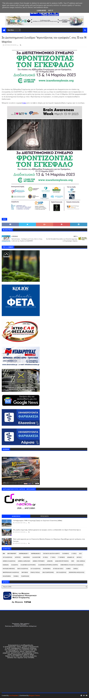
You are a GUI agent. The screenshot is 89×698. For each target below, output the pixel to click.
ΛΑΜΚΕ (68, 568)
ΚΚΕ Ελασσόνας (22, 568)
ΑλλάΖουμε (36, 557)
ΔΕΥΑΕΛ (79, 557)
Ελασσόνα (14, 565)
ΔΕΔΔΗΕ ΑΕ (70, 557)
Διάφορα (50, 561)
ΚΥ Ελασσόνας (35, 568)
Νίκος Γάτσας (35, 572)
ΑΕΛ (80, 553)
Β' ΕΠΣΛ (45, 557)
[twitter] (84, 695)
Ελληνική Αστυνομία (28, 565)
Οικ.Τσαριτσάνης (48, 572)
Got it (50, 10)
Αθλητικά (26, 557)
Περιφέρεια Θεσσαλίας (76, 572)
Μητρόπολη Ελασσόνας (11, 572)
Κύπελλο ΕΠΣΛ (58, 568)
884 (4, 553)
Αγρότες (18, 557)
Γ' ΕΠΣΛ (53, 557)
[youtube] (86, 695)
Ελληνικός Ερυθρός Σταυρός (48, 565)
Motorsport (11, 553)
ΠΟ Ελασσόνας (61, 572)
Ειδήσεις (6, 565)
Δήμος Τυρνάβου (38, 561)
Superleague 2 (35, 553)
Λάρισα (75, 568)
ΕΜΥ (72, 561)
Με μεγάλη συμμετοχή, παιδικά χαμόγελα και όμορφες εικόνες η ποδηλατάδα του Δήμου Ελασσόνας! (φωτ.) (47, 530)
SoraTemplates (13, 695)
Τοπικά (15, 576)
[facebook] (81, 695)
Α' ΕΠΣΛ (74, 553)
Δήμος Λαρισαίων (24, 561)
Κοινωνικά (46, 568)
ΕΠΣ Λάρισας (81, 561)
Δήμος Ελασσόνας (9, 561)
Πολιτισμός (7, 576)
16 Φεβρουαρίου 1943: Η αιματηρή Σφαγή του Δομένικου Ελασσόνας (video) (37, 520)
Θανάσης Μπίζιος (9, 568)
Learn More (41, 10)
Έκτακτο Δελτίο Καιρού (51, 553)
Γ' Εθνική (61, 557)
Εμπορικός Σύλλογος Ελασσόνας (72, 565)
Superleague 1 (23, 553)
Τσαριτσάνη (25, 576)
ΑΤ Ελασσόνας (7, 557)
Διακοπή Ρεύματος (62, 561)
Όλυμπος (65, 553)
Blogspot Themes (34, 695)
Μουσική (25, 572)
